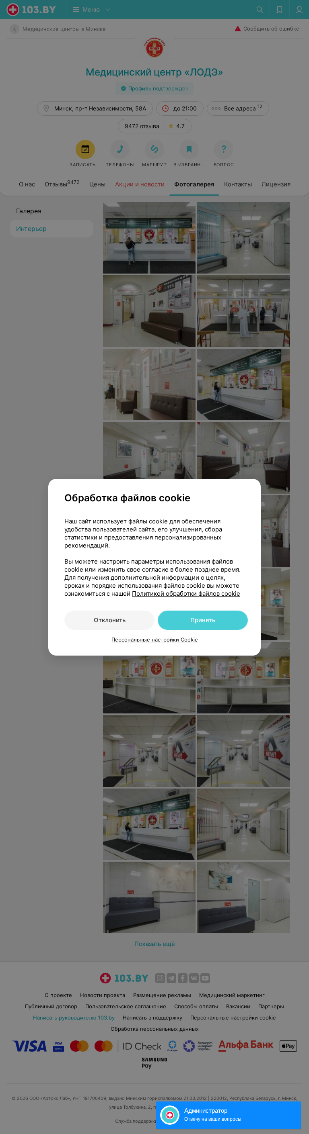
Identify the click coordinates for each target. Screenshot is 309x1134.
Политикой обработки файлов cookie (186, 593)
